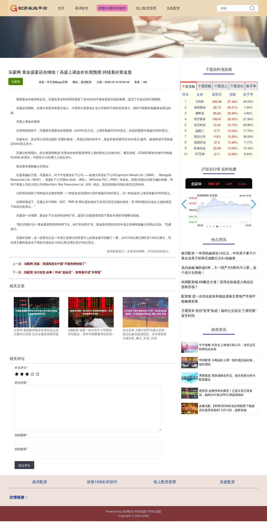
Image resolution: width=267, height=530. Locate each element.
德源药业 (200, 142)
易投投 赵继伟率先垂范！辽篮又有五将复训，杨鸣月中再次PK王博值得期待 (225, 392)
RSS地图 (140, 511)
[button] (184, 204)
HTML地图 (154, 511)
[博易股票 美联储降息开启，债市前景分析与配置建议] (189, 377)
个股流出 (237, 85)
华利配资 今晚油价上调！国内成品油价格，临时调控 (227, 362)
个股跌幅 (204, 85)
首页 (61, 8)
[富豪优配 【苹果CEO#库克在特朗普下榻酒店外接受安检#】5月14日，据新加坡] (189, 408)
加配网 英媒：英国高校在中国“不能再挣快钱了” (55, 263)
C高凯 (200, 101)
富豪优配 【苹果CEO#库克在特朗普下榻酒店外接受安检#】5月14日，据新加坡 (226, 408)
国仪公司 (200, 136)
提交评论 (24, 465)
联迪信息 (200, 148)
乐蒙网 (15, 81)
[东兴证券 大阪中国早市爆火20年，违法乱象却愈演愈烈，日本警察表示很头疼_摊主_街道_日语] (145, 312)
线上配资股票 (146, 8)
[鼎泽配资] (28, 8)
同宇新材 (200, 119)
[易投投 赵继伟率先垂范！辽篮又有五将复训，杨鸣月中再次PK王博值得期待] (189, 393)
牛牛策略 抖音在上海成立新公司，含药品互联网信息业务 (227, 347)
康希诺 (199, 113)
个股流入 (221, 85)
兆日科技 (200, 125)
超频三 (199, 130)
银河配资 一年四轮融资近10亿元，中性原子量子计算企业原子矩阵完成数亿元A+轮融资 (218, 255)
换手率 (251, 85)
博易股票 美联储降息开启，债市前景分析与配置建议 (227, 377)
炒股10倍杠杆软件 (112, 8)
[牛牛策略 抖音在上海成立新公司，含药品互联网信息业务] (189, 347)
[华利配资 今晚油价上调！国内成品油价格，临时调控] (189, 362)
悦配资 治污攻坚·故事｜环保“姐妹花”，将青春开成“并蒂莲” (63, 272)
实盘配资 (173, 8)
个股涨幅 (188, 86)
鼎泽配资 (81, 8)
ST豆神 (200, 154)
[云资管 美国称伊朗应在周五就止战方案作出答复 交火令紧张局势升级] (36, 312)
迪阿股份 (200, 107)
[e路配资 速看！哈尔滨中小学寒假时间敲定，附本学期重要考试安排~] (91, 312)
